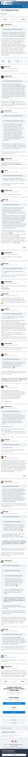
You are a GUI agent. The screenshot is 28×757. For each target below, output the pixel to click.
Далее (23, 19)
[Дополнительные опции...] (25, 25)
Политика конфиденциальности (15, 744)
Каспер (6, 199)
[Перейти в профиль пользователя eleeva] (2, 387)
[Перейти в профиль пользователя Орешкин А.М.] (2, 77)
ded (5, 456)
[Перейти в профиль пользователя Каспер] (2, 200)
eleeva (6, 386)
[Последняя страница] (26, 19)
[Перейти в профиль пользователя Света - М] (2, 67)
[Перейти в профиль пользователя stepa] (2, 171)
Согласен (14, 754)
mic (5, 655)
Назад (4, 19)
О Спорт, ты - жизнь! (12, 14)
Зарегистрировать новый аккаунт (14, 703)
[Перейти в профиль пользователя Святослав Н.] (2, 25)
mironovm (7, 439)
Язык (5, 744)
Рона (5, 13)
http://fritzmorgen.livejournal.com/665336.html (11, 164)
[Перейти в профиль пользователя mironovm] (2, 440)
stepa (5, 170)
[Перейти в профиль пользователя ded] (2, 457)
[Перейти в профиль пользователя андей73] (2, 309)
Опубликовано (11, 25)
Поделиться (14, 720)
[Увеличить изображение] (14, 102)
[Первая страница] (2, 19)
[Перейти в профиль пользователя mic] (2, 656)
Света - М (7, 66)
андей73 (6, 308)
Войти (14, 712)
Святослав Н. (8, 24)
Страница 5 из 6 (14, 19)
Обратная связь (14, 745)
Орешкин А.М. (8, 76)
